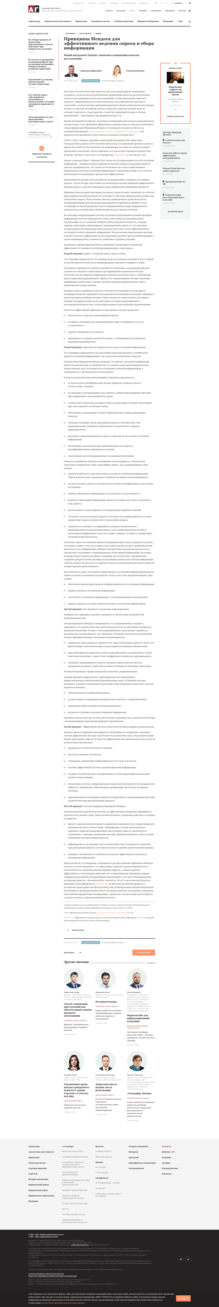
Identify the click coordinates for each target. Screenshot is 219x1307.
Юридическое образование (41, 1195)
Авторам (91, 3)
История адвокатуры (38, 1179)
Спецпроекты (156, 11)
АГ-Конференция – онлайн (107, 1183)
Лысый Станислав (135, 1075)
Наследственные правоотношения (70, 1173)
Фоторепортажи (136, 1168)
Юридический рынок (148, 21)
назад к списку (78, 930)
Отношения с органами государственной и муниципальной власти (73, 1164)
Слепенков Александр (105, 1075)
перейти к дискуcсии (175, 116)
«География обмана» (139, 1093)
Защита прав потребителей (74, 1203)
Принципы (69, 917)
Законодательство (100, 21)
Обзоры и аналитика (138, 1146)
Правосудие (81, 21)
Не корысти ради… (106, 1001)
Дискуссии (120, 11)
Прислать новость (103, 1157)
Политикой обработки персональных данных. (64, 1303)
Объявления (170, 11)
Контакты (102, 3)
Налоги (65, 1209)
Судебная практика (123, 21)
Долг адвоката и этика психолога (110, 913)
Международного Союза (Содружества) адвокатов (114, 131)
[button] (175, 109)
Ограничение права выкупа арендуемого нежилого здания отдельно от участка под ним (76, 1090)
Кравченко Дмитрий (91, 70)
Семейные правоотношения (75, 1157)
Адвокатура (34, 21)
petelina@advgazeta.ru (80, 1245)
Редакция (114, 3)
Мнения (132, 11)
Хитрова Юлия (70, 1075)
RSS (167, 3)
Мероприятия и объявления (142, 1163)
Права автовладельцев (72, 1151)
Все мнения (151, 963)
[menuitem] (34, 21)
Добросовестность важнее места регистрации (106, 1087)
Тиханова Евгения (135, 70)
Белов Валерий (133, 992)
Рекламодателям (128, 3)
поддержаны (101, 883)
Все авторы (143, 3)
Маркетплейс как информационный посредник (138, 1018)
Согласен (183, 1298)
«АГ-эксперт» (68, 1146)
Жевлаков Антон (102, 992)
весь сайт (182, 11)
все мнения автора (175, 212)
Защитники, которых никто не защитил (108, 1195)
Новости (109, 11)
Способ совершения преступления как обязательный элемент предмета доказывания (78, 1009)
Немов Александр (71, 992)
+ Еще (180, 21)
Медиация (168, 21)
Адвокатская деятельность (57, 21)
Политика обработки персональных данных (46, 1274)
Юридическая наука (38, 1190)
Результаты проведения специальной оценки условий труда (52, 1276)
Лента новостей (38, 34)
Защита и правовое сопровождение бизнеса (73, 1196)
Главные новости (103, 1151)
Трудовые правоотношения (74, 1190)
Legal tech (33, 1174)
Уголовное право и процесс (113, 81)
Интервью (143, 11)
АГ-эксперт (100, 1188)
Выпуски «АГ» (79, 3)
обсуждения (120, 154)
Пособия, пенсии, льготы (73, 1214)
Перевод (140, 917)
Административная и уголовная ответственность (74, 1221)
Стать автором (85, 33)
